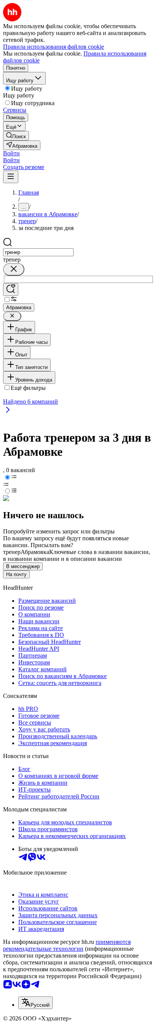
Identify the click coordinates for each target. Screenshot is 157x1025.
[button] (11, 153)
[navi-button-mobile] (10, 177)
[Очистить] (13, 269)
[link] (16, 135)
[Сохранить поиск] (10, 289)
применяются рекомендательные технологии (67, 945)
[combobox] (38, 252)
